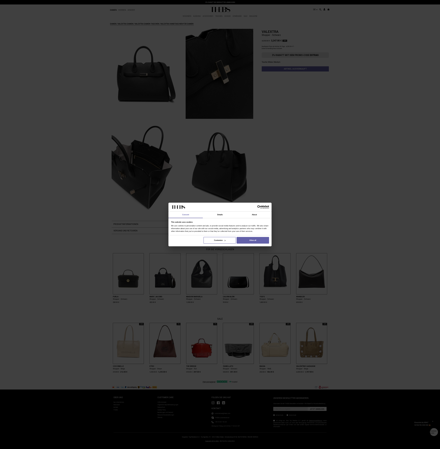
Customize (218, 240)
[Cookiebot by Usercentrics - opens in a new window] (259, 207)
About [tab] (254, 215)
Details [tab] (220, 215)
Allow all (252, 240)
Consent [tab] (185, 215)
